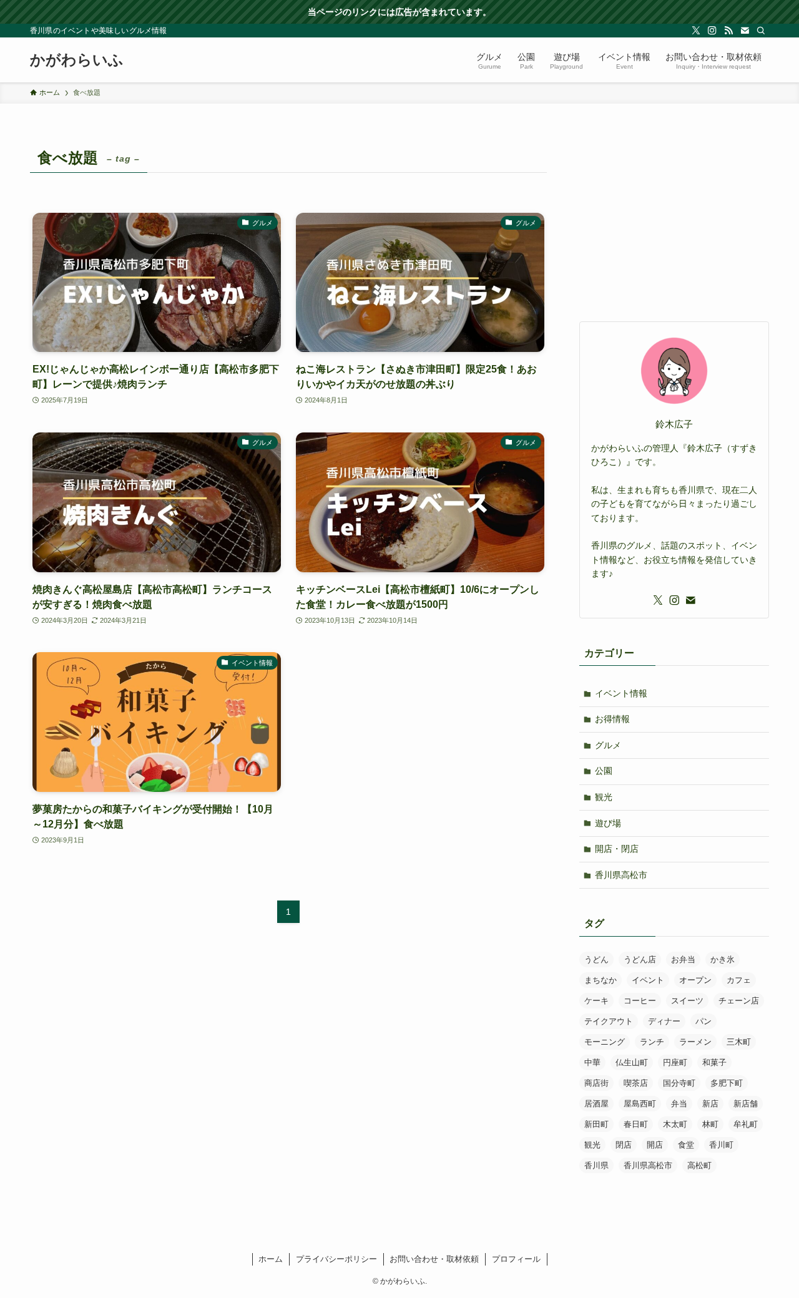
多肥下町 (726, 1083)
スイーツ (687, 1000)
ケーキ (596, 1000)
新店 (710, 1103)
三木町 (739, 1042)
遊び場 (608, 823)
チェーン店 (738, 1000)
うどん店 (640, 959)
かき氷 (722, 959)
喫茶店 (636, 1083)
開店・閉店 (617, 849)
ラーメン (695, 1042)
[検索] (761, 30)
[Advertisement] (674, 222)
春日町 (636, 1124)
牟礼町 (745, 1124)
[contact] (745, 30)
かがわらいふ (77, 59)
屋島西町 (640, 1103)
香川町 (721, 1144)
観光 (603, 797)
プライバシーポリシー (336, 1259)
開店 (655, 1144)
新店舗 (745, 1103)
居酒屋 (596, 1103)
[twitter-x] (696, 30)
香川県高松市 (621, 875)
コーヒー (640, 1000)
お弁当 (683, 959)
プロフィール (516, 1259)
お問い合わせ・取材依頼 (434, 1259)
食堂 (686, 1144)
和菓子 (714, 1062)
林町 (710, 1124)
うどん (596, 959)
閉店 (623, 1144)
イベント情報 (621, 693)
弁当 (679, 1103)
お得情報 (612, 719)
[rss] (728, 30)
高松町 (699, 1165)
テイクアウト (608, 1021)
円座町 (675, 1062)
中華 (592, 1062)
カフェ (739, 980)
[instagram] (712, 30)
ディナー (664, 1021)
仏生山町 (631, 1062)
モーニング (604, 1042)
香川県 (596, 1165)
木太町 (675, 1124)
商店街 (596, 1083)
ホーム (270, 1259)
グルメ (608, 745)
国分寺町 (679, 1083)
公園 (603, 771)
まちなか (600, 980)
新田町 (596, 1124)
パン (703, 1021)
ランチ (652, 1042)
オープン (695, 980)
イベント (648, 980)
